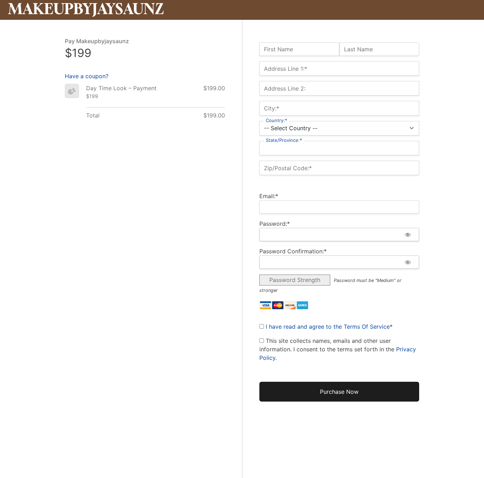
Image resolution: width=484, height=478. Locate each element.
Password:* (274, 223)
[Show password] (407, 234)
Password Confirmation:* (293, 251)
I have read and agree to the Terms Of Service (328, 326)
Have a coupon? (86, 76)
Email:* (268, 196)
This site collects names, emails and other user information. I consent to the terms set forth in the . (337, 349)
